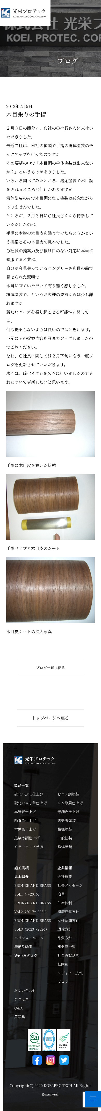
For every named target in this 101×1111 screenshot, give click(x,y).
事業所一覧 (66, 946)
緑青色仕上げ (25, 820)
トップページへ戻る (50, 718)
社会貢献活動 (68, 955)
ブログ (62, 981)
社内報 (62, 964)
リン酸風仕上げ (70, 802)
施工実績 (21, 867)
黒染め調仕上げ (27, 837)
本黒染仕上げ (25, 829)
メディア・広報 (70, 972)
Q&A (18, 1007)
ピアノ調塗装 (68, 794)
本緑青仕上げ (25, 811)
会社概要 (64, 876)
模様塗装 (64, 829)
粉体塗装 (64, 846)
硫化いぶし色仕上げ (30, 802)
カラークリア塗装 (28, 846)
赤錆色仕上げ (68, 811)
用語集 (19, 1016)
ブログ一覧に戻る (50, 667)
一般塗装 (64, 837)
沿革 (61, 894)
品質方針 (64, 937)
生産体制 (64, 902)
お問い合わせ (25, 990)
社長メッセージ (70, 885)
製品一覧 (21, 785)
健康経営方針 (68, 911)
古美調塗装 (66, 820)
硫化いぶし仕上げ (28, 794)
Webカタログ (25, 955)
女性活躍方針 (68, 920)
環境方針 (64, 929)
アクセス (21, 999)
